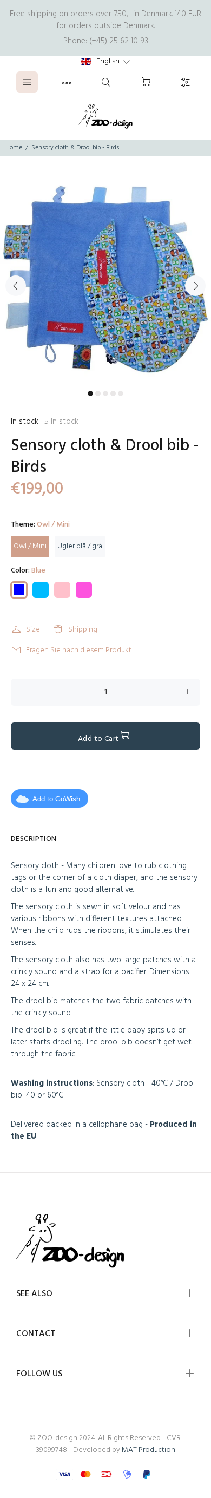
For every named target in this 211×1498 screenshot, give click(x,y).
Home (13, 147)
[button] (105, 62)
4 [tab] (113, 393)
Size (33, 629)
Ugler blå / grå (79, 546)
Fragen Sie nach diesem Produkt (78, 650)
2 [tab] (98, 393)
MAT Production (148, 1450)
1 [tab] (90, 393)
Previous (15, 285)
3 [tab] (105, 393)
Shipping (82, 629)
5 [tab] (120, 393)
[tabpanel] (105, 279)
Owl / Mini (30, 546)
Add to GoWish (56, 799)
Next (195, 285)
